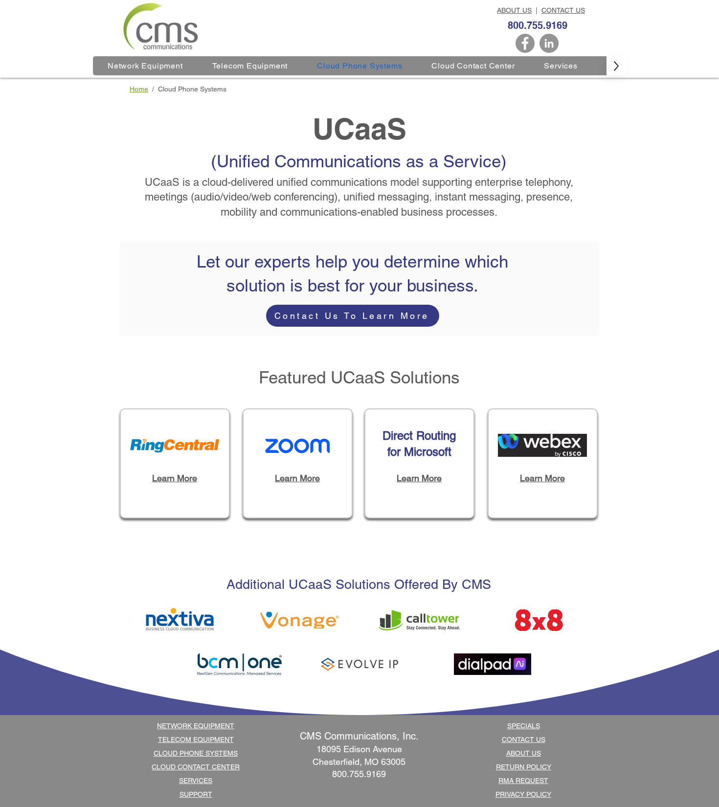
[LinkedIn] (549, 43)
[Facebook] (525, 43)
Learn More (174, 478)
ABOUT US (514, 10)
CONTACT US (563, 10)
